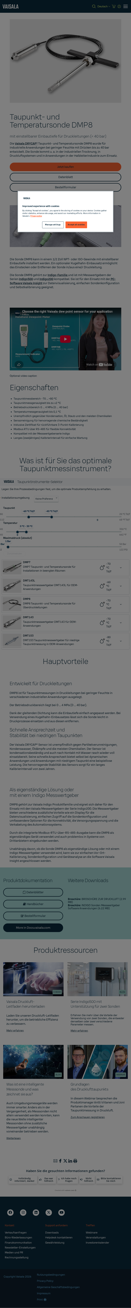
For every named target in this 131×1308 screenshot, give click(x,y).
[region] (65, 211)
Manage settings (53, 225)
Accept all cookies (76, 225)
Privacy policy (36, 216)
